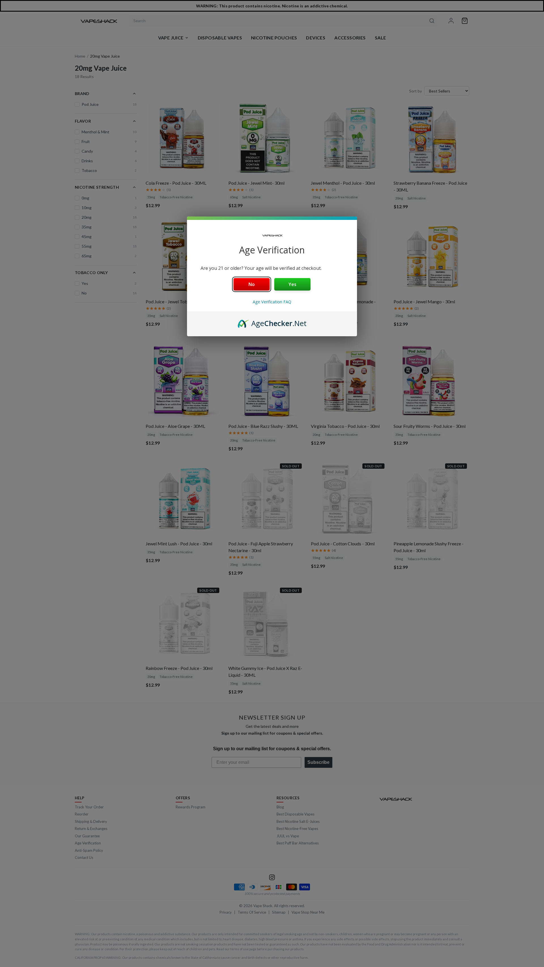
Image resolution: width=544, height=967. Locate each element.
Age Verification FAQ (272, 301)
